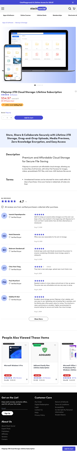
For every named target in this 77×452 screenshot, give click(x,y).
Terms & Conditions (62, 404)
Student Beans (60, 414)
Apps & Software (8, 15)
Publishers (5, 431)
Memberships (57, 15)
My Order (38, 402)
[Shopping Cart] (74, 8)
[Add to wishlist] (76, 91)
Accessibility (59, 407)
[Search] (70, 9)
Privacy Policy (40, 415)
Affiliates (5, 434)
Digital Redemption (42, 404)
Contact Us (39, 410)
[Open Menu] (3, 9)
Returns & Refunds (61, 402)
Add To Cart (28, 118)
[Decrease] (3, 118)
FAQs (36, 412)
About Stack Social (8, 426)
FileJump (8, 113)
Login (37, 407)
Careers (4, 439)
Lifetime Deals (41, 15)
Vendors (4, 436)
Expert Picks (6, 428)
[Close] (72, 3)
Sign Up (7, 413)
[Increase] (11, 118)
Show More (38, 319)
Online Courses (26, 15)
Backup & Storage (21, 23)
